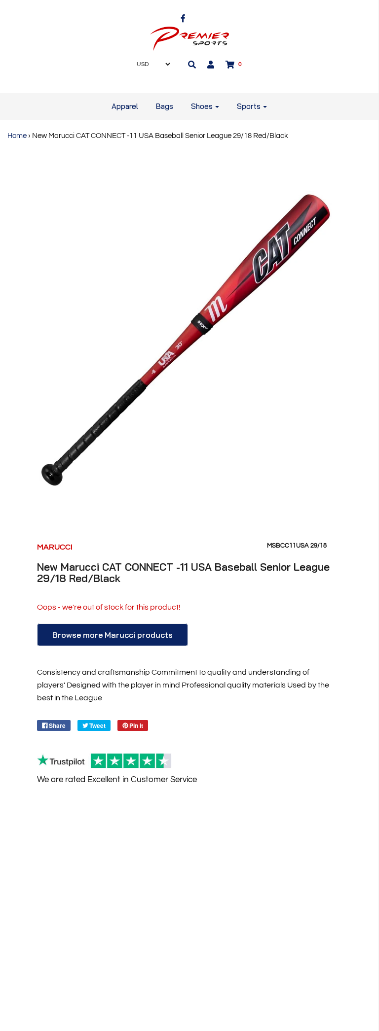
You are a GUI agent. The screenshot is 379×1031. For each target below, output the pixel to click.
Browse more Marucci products (112, 635)
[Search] (192, 65)
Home (17, 135)
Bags (164, 106)
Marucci (55, 547)
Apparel (125, 106)
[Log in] (210, 65)
